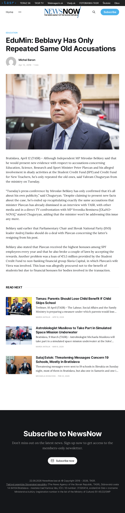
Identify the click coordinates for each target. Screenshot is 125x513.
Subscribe (110, 12)
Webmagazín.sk (55, 3)
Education (12, 32)
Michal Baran (27, 60)
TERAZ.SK (25, 3)
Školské (106, 3)
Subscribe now (65, 460)
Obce (116, 3)
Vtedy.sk (71, 3)
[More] (19, 12)
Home (9, 12)
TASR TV (39, 3)
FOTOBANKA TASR (89, 3)
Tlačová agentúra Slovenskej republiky (26, 484)
